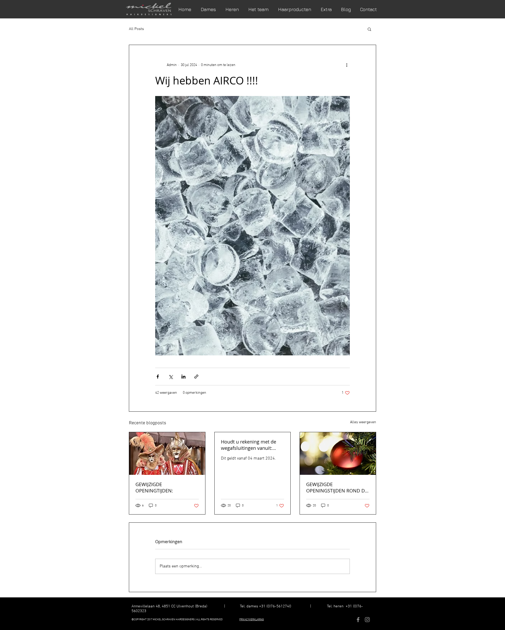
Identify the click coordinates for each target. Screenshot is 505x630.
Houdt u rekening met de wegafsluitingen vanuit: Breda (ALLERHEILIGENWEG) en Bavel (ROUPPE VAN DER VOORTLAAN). (251, 445)
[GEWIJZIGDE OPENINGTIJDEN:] (167, 453)
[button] (369, 29)
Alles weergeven (363, 422)
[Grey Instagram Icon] (367, 619)
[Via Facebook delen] (157, 376)
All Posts (136, 29)
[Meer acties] (347, 65)
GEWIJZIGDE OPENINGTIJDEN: (154, 487)
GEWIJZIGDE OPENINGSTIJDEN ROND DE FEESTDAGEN (336, 487)
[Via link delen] (196, 376)
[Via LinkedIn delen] (183, 376)
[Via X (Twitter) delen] (170, 376)
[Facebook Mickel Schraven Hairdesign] (358, 619)
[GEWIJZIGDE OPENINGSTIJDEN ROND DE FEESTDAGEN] (338, 453)
